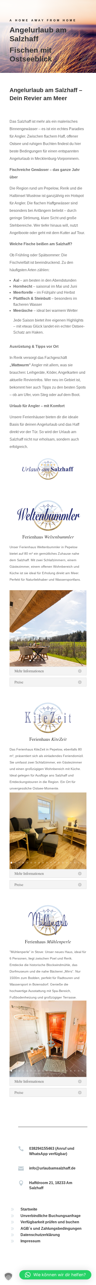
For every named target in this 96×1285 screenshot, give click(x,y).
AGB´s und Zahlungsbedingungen (51, 1228)
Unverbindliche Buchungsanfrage (51, 1216)
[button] (8, 1276)
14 (63, 862)
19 (82, 862)
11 (51, 862)
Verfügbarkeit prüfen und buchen (50, 1222)
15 (67, 862)
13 (59, 862)
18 (78, 862)
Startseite (29, 1209)
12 (55, 862)
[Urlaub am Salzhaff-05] (48, 665)
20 (48, 868)
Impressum (30, 1241)
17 (74, 862)
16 (71, 862)
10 (66, 660)
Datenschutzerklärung (40, 1235)
